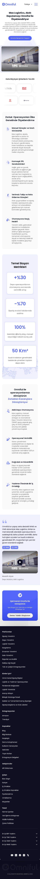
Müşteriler (6, 802)
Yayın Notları (7, 753)
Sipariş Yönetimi (8, 636)
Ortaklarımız (7, 798)
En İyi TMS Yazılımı (9, 837)
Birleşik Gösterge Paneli (11, 697)
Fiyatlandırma (7, 794)
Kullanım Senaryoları (10, 746)
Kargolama (6, 648)
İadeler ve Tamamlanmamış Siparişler (17, 701)
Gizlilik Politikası (8, 819)
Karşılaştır (5, 738)
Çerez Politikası (8, 823)
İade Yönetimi (7, 655)
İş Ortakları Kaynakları (10, 790)
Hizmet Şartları (7, 812)
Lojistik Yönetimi (8, 644)
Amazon (5, 715)
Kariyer (4, 782)
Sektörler (5, 750)
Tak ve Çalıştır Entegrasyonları (13, 667)
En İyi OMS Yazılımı (9, 841)
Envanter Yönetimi (9, 651)
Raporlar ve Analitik (9, 659)
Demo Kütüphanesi (9, 742)
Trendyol (5, 719)
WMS (7, 547)
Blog (3, 731)
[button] (20, 562)
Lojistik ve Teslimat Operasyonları (15, 682)
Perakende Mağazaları (10, 686)
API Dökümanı (7, 768)
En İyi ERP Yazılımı (8, 834)
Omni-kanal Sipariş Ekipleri (12, 678)
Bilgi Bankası (6, 734)
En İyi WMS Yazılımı (9, 844)
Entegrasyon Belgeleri (10, 757)
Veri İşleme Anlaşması (10, 815)
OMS (15, 547)
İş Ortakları (6, 786)
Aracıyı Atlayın (7, 693)
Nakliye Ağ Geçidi (8, 663)
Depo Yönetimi (8, 640)
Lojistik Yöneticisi (8, 689)
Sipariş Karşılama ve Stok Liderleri (14, 705)
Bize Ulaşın (6, 779)
